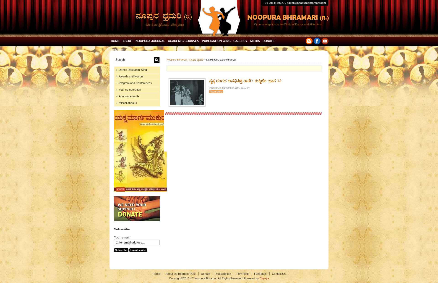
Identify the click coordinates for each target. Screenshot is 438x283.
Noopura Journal (150, 41)
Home (115, 41)
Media (255, 41)
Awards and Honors (131, 76)
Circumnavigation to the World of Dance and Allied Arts (288, 24)
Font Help (243, 273)
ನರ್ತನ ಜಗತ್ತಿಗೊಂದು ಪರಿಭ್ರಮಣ (164, 24)
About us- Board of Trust (181, 273)
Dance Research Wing (133, 69)
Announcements (129, 96)
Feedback (260, 273)
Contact (118, 50)
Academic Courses (183, 41)
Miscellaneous (128, 103)
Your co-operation (130, 89)
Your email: (122, 237)
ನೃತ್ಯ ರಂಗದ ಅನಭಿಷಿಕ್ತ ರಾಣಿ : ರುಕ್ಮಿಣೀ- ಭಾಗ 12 (245, 81)
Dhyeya (264, 278)
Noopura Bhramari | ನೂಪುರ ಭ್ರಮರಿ (185, 59)
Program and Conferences (135, 83)
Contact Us (279, 273)
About (128, 41)
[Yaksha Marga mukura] (140, 191)
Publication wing (216, 41)
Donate (269, 41)
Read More (216, 91)
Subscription (223, 273)
